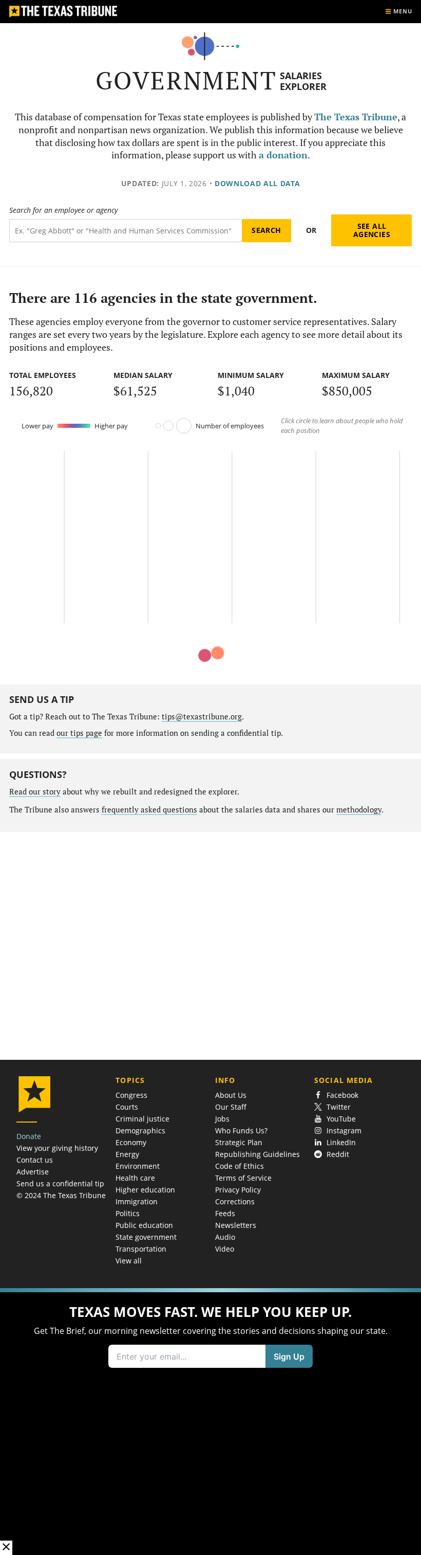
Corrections (235, 1201)
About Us (230, 1095)
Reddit (338, 1154)
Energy (127, 1154)
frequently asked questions (149, 810)
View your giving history (57, 1148)
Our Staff (230, 1107)
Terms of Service (243, 1178)
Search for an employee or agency (63, 210)
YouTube (341, 1119)
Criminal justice (142, 1119)
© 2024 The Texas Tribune (61, 1195)
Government (186, 80)
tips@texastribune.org (202, 716)
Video (224, 1249)
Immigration (137, 1201)
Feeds (225, 1213)
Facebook (342, 1095)
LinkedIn (341, 1142)
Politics (128, 1213)
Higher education (145, 1190)
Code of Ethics (239, 1166)
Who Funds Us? (241, 1130)
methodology (358, 810)
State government (146, 1237)
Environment (138, 1166)
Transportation (141, 1249)
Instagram (344, 1130)
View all (129, 1260)
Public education (144, 1225)
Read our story (35, 792)
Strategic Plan (238, 1142)
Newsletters (235, 1225)
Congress (131, 1095)
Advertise (32, 1172)
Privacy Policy (238, 1190)
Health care (135, 1178)
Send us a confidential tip (60, 1183)
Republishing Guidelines (257, 1154)
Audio (225, 1237)
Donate (28, 1136)
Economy (131, 1142)
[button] (210, 1421)
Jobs (222, 1119)
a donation (283, 155)
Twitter (339, 1107)
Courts (127, 1107)
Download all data (257, 183)
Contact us (34, 1160)
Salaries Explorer (303, 81)
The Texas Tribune (355, 117)
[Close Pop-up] (6, 1547)
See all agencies (371, 230)
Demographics (140, 1130)
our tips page (79, 733)
